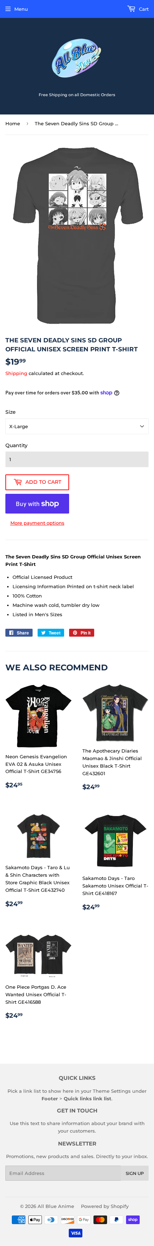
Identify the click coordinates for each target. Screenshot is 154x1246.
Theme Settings (112, 1091)
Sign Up (135, 1173)
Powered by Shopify (105, 1206)
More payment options (37, 523)
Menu (21, 9)
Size (10, 412)
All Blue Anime (56, 1206)
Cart (143, 9)
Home (12, 123)
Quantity (16, 445)
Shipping (16, 373)
